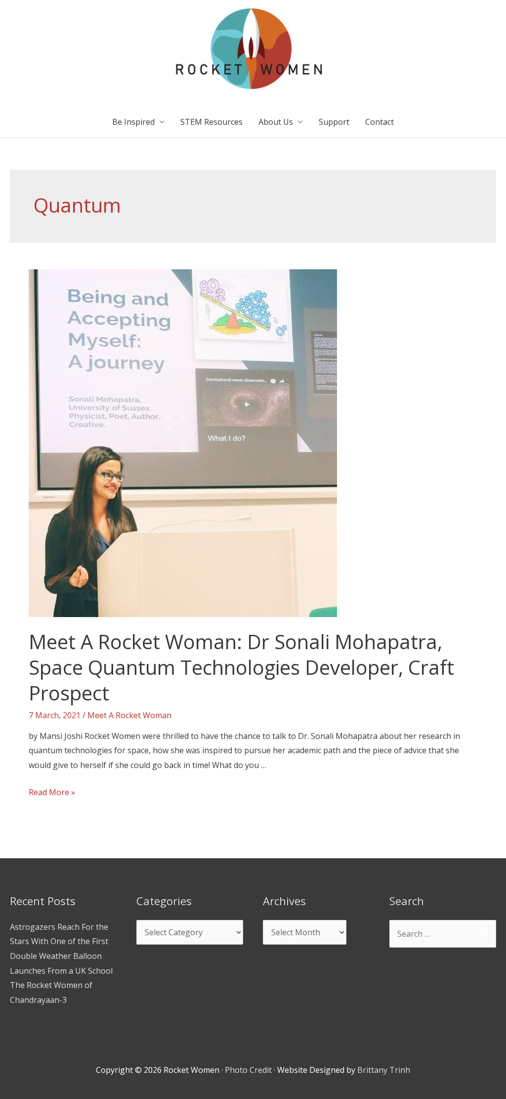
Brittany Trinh (383, 1069)
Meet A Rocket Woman (129, 715)
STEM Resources (211, 121)
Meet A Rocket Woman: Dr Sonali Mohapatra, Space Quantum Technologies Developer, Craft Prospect (241, 667)
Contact (379, 121)
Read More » (52, 792)
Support (334, 121)
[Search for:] (442, 933)
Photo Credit (248, 1069)
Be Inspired (133, 121)
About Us (275, 121)
